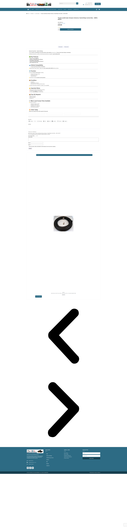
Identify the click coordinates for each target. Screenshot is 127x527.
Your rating (30, 135)
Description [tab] (61, 46)
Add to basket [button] (38, 296)
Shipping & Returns (67, 455)
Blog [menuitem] (65, 9)
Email (29, 144)
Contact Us (48, 465)
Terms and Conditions (68, 456)
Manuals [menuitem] (70, 9)
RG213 (63, 292)
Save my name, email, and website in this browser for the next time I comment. (42, 146)
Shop (47, 453)
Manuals (47, 463)
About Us (47, 459)
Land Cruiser (37, 13)
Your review (30, 137)
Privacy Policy (66, 458)
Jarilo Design (97, 472)
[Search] (77, 3)
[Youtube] (33, 468)
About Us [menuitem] (60, 9)
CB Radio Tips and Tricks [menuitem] (51, 9)
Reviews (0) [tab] (66, 46)
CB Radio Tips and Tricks (49, 457)
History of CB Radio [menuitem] (40, 9)
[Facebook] (28, 468)
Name (29, 142)
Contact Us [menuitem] (76, 9)
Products (32, 13)
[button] (63, 336)
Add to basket (70, 29)
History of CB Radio (49, 455)
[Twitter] (30, 468)
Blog (47, 461)
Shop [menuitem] (33, 9)
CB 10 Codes (66, 454)
